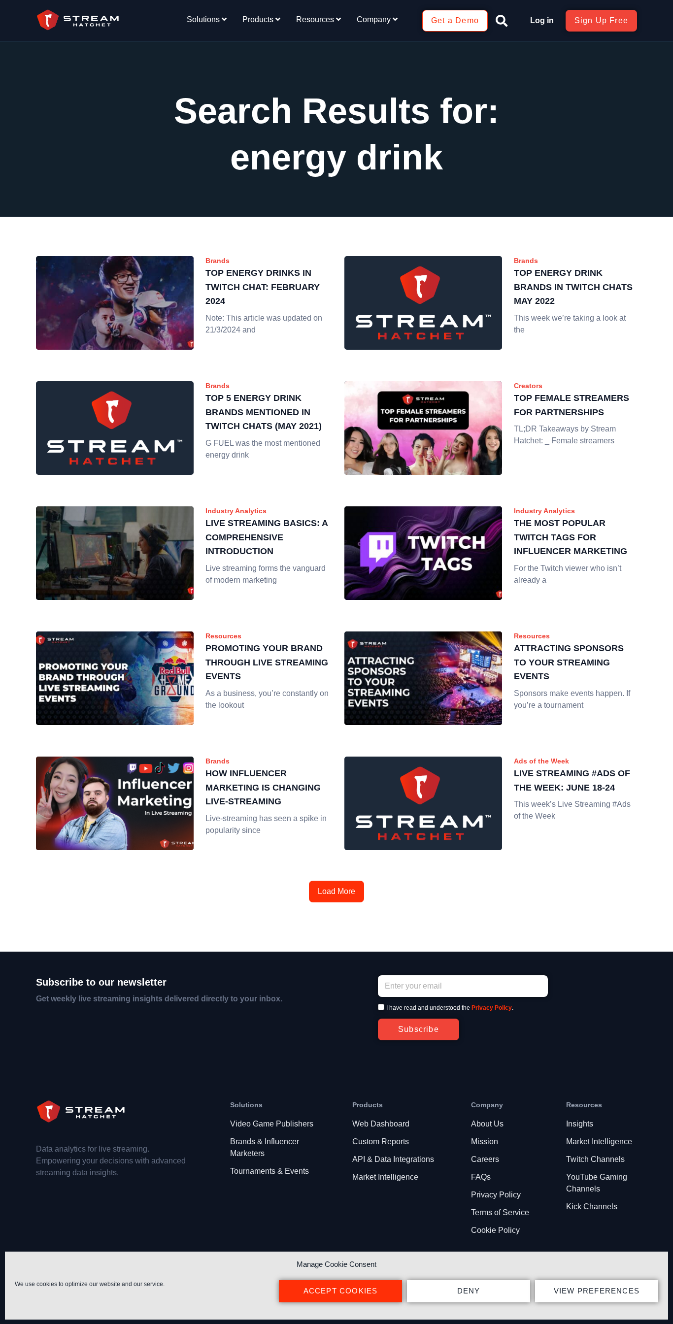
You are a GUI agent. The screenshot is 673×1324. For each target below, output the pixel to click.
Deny (468, 1291)
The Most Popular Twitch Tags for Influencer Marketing (570, 537)
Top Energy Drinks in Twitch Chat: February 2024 (262, 287)
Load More (336, 891)
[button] (501, 21)
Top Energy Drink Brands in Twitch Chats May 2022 (573, 287)
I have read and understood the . (449, 1007)
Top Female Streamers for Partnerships (571, 405)
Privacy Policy (491, 1007)
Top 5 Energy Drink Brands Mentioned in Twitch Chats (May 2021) (263, 412)
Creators (528, 386)
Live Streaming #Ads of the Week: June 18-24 (572, 780)
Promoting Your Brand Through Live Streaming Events (266, 662)
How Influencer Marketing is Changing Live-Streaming (263, 787)
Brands (217, 261)
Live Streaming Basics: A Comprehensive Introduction (266, 537)
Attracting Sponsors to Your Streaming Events (569, 662)
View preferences (596, 1291)
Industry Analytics (236, 511)
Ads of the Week (541, 761)
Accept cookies (340, 1291)
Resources (223, 636)
